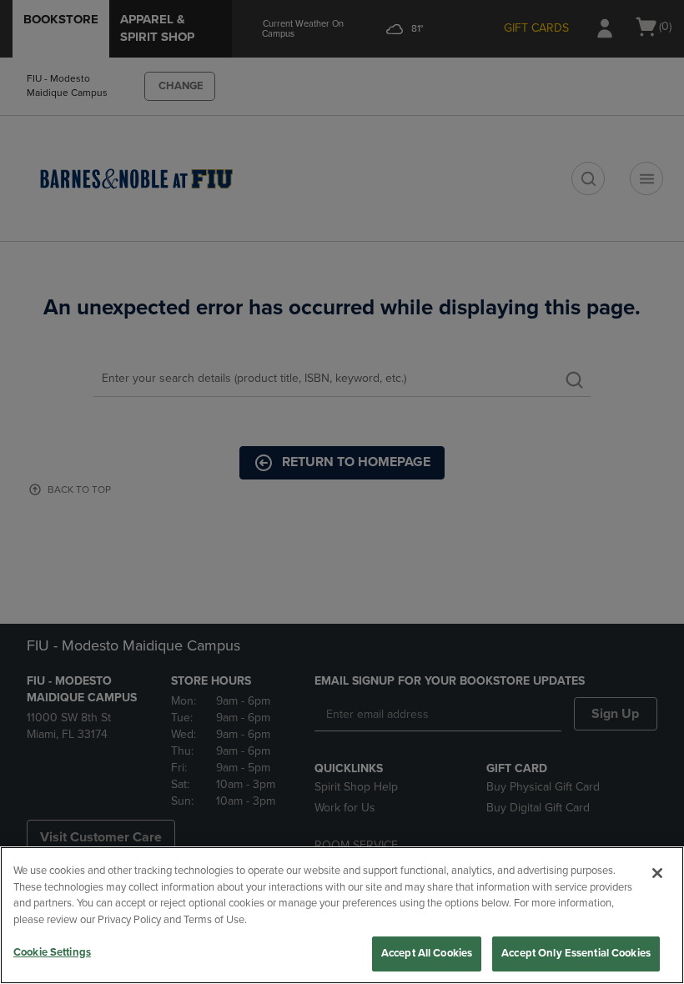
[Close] (657, 873)
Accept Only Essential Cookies (576, 953)
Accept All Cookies (426, 953)
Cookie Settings (52, 952)
